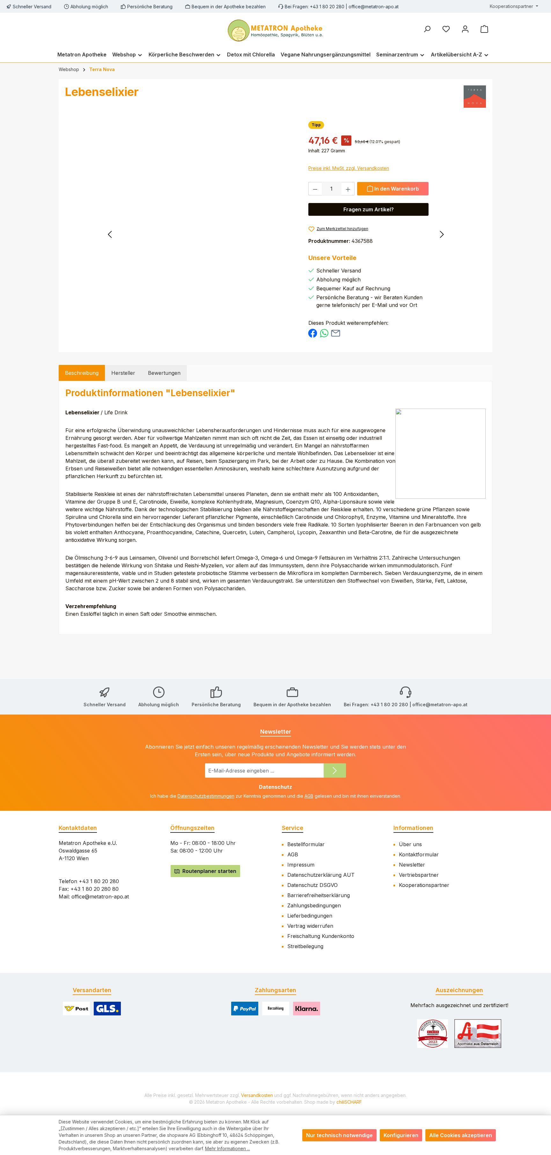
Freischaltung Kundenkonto (320, 936)
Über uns (410, 844)
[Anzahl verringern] (315, 188)
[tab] (82, 373)
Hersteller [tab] (123, 373)
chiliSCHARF (349, 1102)
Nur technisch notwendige (339, 1135)
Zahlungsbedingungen (314, 905)
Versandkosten (257, 1095)
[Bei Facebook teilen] (312, 333)
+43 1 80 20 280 (99, 881)
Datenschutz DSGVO (312, 885)
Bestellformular (306, 844)
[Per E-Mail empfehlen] (335, 333)
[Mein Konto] (465, 28)
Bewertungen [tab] (164, 373)
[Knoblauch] (145, 233)
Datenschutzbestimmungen (206, 796)
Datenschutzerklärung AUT (321, 875)
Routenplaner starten (208, 871)
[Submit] (335, 770)
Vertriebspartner (419, 875)
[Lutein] (406, 233)
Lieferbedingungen (309, 915)
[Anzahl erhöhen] (348, 188)
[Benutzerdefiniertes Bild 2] (478, 1033)
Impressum (300, 864)
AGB (309, 796)
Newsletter (412, 864)
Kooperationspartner (424, 885)
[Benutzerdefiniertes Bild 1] (432, 1033)
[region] (209, 189)
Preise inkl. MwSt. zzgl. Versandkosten (348, 168)
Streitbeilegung (305, 946)
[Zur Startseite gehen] (275, 29)
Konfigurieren (401, 1135)
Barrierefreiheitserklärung (318, 895)
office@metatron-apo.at (374, 6)
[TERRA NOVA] (475, 96)
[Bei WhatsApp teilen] (324, 333)
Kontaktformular (419, 854)
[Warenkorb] (484, 28)
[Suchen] (427, 28)
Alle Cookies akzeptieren (460, 1135)
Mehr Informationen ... (227, 1148)
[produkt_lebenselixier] (209, 189)
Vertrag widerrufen (310, 926)
